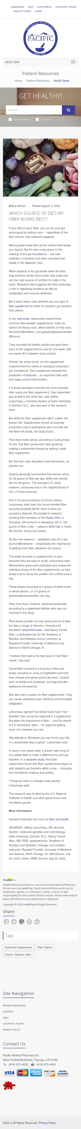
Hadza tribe (53, 518)
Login (38, 11)
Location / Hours (66, 6)
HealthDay (29, 904)
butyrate (31, 375)
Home (18, 80)
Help (30, 6)
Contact (8, 1011)
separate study (35, 759)
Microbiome (25, 544)
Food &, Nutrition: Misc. (18, 954)
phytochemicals (32, 630)
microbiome (39, 254)
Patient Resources (38, 80)
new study (23, 318)
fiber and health (59, 819)
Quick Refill (44, 6)
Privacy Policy (11, 1029)
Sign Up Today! (22, 11)
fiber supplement (19, 306)
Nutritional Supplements (18, 947)
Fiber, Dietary (44, 947)
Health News (22, 119)
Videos (45, 119)
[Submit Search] (68, 110)
